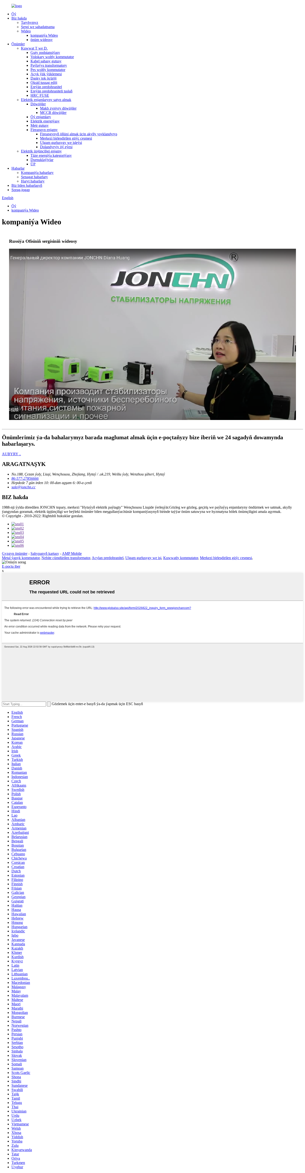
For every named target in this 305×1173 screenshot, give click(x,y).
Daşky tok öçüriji (43, 78)
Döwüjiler (38, 104)
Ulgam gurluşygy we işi (143, 558)
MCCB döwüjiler (53, 113)
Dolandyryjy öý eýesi (56, 147)
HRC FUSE (39, 95)
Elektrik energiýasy (45, 121)
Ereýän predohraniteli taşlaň (51, 91)
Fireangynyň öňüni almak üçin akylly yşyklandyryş (78, 134)
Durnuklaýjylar (41, 160)
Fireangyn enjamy (44, 130)
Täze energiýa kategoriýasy (51, 155)
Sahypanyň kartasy (44, 553)
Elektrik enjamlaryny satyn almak (46, 100)
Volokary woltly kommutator (52, 57)
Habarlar (18, 168)
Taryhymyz (29, 22)
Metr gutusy (39, 125)
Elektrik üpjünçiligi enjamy (41, 151)
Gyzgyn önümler (14, 553)
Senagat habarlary (34, 177)
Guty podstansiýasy (45, 53)
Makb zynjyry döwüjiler (58, 108)
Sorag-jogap (20, 190)
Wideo (26, 31)
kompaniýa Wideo (44, 35)
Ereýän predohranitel (46, 87)
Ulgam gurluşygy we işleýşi (61, 143)
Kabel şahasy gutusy (45, 61)
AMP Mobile (72, 553)
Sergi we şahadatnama (38, 27)
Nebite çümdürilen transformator (65, 558)
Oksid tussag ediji (43, 83)
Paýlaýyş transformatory (48, 65)
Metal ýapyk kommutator (21, 558)
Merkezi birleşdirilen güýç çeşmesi (66, 138)
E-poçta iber (11, 566)
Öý (13, 14)
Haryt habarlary (33, 181)
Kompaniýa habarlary (37, 173)
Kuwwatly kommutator (180, 558)
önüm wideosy (41, 40)
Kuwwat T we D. (34, 48)
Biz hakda (19, 18)
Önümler (18, 44)
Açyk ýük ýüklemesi (46, 74)
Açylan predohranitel (107, 558)
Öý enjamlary (40, 117)
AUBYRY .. (11, 454)
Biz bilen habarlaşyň (26, 185)
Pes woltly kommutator (47, 70)
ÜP (33, 164)
